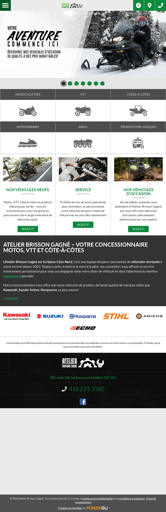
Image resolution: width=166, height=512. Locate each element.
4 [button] (83, 83)
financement (12, 276)
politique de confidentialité (97, 498)
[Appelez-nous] (160, 5)
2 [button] (70, 83)
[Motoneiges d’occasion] (83, 44)
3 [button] (76, 83)
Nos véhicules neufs (27, 190)
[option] (83, 44)
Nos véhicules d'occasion (138, 192)
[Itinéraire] (149, 5)
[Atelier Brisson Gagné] (72, 5)
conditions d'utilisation (132, 498)
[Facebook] (83, 402)
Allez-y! (28, 229)
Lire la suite (10, 298)
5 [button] (89, 83)
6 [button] (96, 83)
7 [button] (102, 83)
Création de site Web (69, 508)
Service (83, 190)
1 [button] (63, 83)
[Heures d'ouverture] (138, 5)
